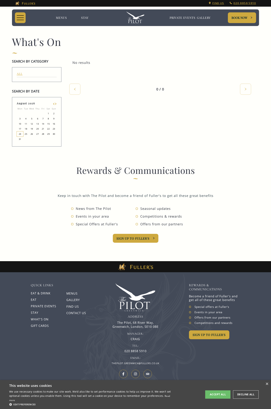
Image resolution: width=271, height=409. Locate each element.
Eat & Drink (41, 293)
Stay (84, 17)
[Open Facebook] (123, 374)
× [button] (266, 384)
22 (48, 128)
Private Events (182, 17)
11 (26, 123)
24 (20, 134)
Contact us (76, 313)
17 (20, 128)
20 (37, 128)
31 (20, 139)
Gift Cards (40, 326)
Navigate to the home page (135, 18)
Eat (34, 300)
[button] (90, 404)
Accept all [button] (218, 394)
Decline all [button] (245, 394)
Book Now (239, 18)
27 (37, 134)
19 (32, 128)
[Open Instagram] (135, 374)
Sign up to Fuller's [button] (209, 335)
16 (54, 123)
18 (26, 128)
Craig (135, 339)
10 (20, 123)
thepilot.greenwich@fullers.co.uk (135, 363)
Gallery (73, 300)
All (19, 74)
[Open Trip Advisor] (147, 374)
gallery (204, 17)
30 (54, 134)
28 (43, 134)
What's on (39, 319)
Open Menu (20, 17)
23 (54, 128)
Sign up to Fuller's (133, 238)
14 (43, 123)
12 (32, 123)
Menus (61, 17)
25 (26, 134)
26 (32, 134)
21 (43, 128)
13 (37, 123)
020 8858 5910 (244, 3)
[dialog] (135, 394)
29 (48, 134)
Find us (218, 3)
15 (48, 123)
